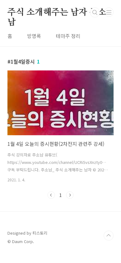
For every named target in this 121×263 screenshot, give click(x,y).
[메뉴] (109, 12)
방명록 (34, 36)
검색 (95, 12)
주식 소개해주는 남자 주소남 (56, 12)
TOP (109, 236)
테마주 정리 (68, 36)
